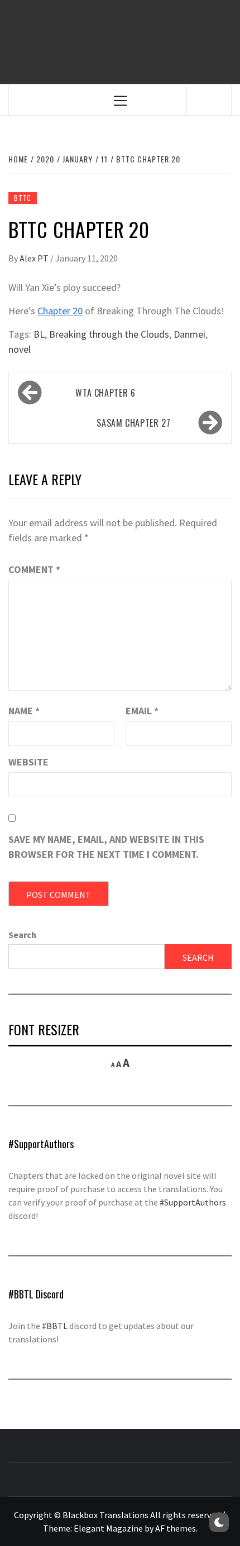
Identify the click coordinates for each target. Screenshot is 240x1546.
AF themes (175, 1528)
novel (19, 349)
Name (24, 710)
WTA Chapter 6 (105, 392)
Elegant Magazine (108, 1528)
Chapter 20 (60, 310)
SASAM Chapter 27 (133, 422)
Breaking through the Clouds (109, 334)
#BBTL (55, 1325)
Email (142, 710)
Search (22, 934)
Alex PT (35, 258)
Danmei (189, 334)
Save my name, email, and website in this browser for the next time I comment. (106, 847)
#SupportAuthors (193, 1202)
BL (39, 334)
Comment (34, 569)
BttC (22, 197)
